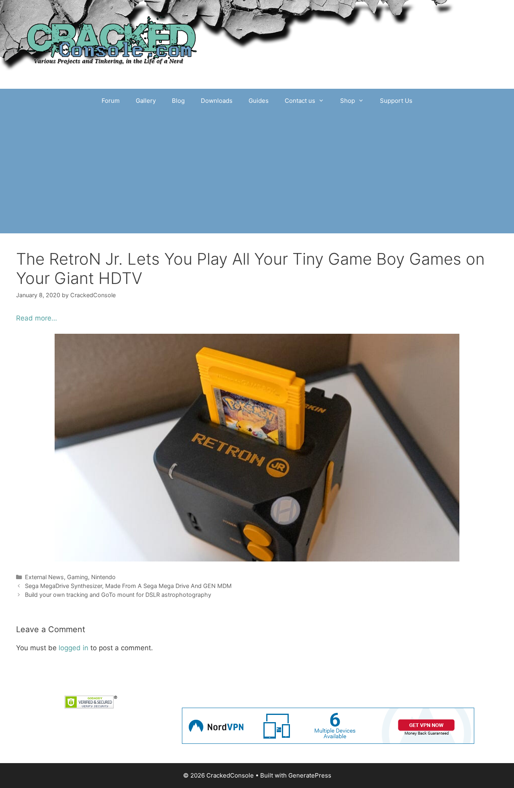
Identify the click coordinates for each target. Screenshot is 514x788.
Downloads (217, 100)
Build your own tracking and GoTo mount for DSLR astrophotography (118, 594)
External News (44, 577)
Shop (347, 100)
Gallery (146, 100)
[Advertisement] (257, 173)
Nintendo (103, 577)
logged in (73, 648)
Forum (111, 100)
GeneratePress (309, 775)
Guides (259, 100)
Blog (178, 100)
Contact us (300, 100)
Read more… (36, 318)
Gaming (77, 577)
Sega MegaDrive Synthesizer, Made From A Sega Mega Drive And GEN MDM (128, 585)
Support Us (396, 100)
